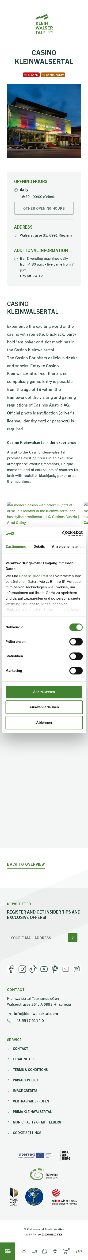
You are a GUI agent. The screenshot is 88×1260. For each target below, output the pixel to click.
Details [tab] (39, 546)
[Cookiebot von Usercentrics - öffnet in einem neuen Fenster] (63, 533)
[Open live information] (24, 1251)
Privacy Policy (25, 1080)
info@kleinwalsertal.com (35, 1013)
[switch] (76, 641)
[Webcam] (34, 1251)
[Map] (55, 1251)
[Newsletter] (65, 969)
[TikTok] (33, 969)
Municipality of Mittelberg (37, 1122)
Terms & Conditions (30, 1069)
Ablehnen (44, 722)
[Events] (44, 1251)
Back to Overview (26, 864)
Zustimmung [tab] (15, 546)
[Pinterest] (55, 969)
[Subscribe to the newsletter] (72, 937)
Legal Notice (24, 1059)
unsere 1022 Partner (36, 576)
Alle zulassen (44, 692)
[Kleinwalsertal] (44, 24)
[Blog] (77, 969)
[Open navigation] (79, 1251)
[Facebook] (11, 969)
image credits (25, 1090)
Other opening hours (44, 208)
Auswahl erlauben (44, 707)
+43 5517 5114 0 (28, 1020)
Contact (20, 1048)
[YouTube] (44, 969)
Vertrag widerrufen (31, 1101)
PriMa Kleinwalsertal (32, 1111)
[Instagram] (22, 969)
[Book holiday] (7, 1251)
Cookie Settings (27, 1132)
